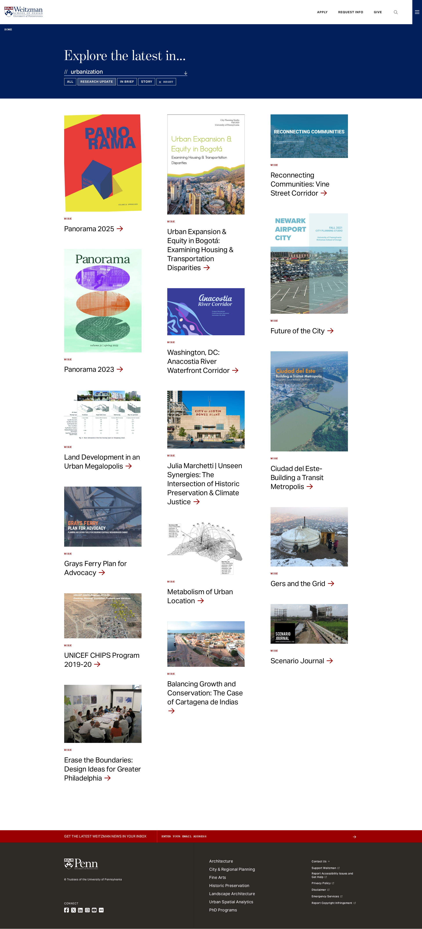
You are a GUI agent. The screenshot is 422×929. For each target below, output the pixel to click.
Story (146, 82)
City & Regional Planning (232, 869)
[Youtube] (94, 910)
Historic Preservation (229, 885)
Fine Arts (217, 877)
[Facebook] (66, 910)
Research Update (96, 82)
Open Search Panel (396, 12)
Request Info (350, 12)
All (70, 82)
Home (8, 29)
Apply (322, 12)
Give (378, 12)
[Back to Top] (407, 902)
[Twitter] (73, 910)
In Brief (127, 82)
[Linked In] (80, 910)
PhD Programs (223, 910)
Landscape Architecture (232, 893)
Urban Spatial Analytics (231, 901)
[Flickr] (101, 910)
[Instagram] (87, 910)
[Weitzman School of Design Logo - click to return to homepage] (23, 12)
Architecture (221, 861)
